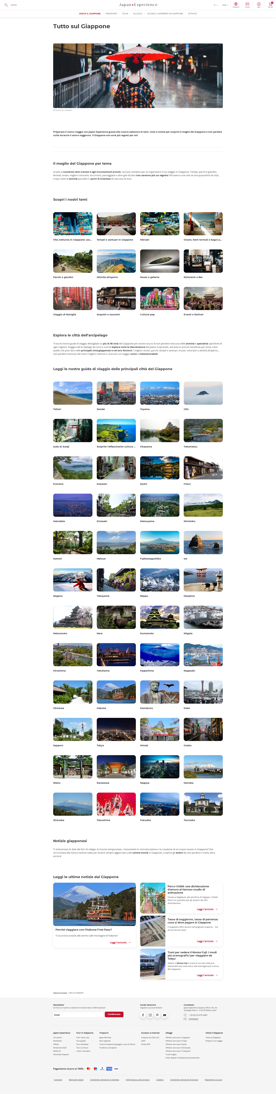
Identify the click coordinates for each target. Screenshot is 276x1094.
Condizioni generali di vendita (104, 1079)
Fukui (187, 484)
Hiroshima (59, 671)
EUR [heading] (224, 5)
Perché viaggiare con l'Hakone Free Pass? (83, 929)
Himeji (144, 745)
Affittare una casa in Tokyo (176, 1041)
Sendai (101, 409)
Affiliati (56, 1044)
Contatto (58, 1079)
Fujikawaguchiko (150, 559)
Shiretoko (189, 521)
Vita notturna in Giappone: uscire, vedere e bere (72, 240)
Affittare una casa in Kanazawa (178, 1048)
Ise (185, 559)
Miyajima (189, 596)
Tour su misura (82, 1048)
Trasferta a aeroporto (108, 1048)
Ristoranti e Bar (193, 277)
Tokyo (100, 745)
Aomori (57, 559)
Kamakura (146, 708)
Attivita (192, 14)
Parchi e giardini (63, 277)
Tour (125, 14)
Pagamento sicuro (213, 1079)
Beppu (144, 596)
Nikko (56, 783)
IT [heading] (214, 5)
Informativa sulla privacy (138, 1079)
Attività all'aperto (107, 277)
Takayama (103, 596)
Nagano (58, 596)
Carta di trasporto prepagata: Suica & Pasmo (117, 1044)
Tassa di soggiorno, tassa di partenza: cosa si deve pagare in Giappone (193, 921)
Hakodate (59, 521)
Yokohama (103, 671)
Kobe (187, 708)
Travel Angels (171, 1054)
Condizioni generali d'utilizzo (184, 1079)
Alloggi (137, 14)
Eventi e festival (193, 314)
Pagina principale (60, 993)
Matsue (101, 559)
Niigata (188, 633)
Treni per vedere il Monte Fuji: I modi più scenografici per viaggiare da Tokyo (192, 955)
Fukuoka (145, 820)
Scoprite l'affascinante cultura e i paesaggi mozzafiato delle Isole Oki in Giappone (116, 447)
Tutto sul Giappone (213, 1037)
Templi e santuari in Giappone (115, 240)
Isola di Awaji (61, 447)
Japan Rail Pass (105, 1037)
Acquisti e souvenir (108, 314)
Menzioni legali (76, 1079)
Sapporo (58, 745)
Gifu (186, 409)
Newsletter (57, 1041)
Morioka (188, 783)
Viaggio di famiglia (64, 314)
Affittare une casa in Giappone (178, 1037)
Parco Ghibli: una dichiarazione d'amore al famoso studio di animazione (188, 889)
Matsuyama (147, 521)
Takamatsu (190, 447)
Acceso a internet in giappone (165, 14)
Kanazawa (103, 783)
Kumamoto (147, 633)
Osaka (187, 745)
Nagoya (144, 783)
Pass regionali (105, 1041)
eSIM (143, 1041)
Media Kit (57, 1051)
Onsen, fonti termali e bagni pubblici (203, 240)
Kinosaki (102, 521)
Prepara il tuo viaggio (214, 1041)
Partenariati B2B (59, 1048)
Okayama (146, 447)
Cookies (160, 1079)
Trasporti (111, 14)
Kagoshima (147, 671)
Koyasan (102, 484)
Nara (99, 633)
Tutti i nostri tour (82, 1037)
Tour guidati (81, 1041)
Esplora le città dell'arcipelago (80, 335)
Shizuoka (58, 820)
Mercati (144, 240)
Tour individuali (82, 1044)
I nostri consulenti (83, 1051)
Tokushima (103, 820)
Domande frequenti (61, 1054)
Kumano (58, 484)
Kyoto (143, 484)
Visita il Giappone (89, 14)
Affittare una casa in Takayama (178, 1051)
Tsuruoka (189, 820)
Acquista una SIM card (150, 1037)
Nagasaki (189, 671)
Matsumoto (60, 633)
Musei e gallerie (149, 277)
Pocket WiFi (145, 1044)
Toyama (145, 409)
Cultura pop (147, 314)
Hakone (101, 708)
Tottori (57, 409)
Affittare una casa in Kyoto (176, 1044)
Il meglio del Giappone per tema (82, 163)
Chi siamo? (57, 1037)
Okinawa (58, 708)
